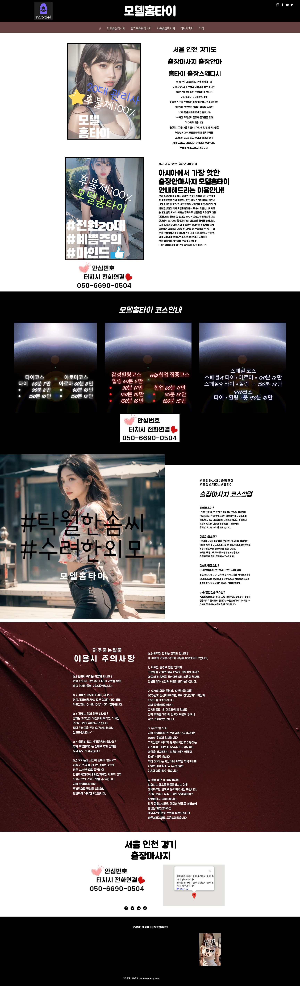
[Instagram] (278, 4)
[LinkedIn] (139, 908)
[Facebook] (282, 4)
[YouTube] (287, 4)
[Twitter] (292, 4)
